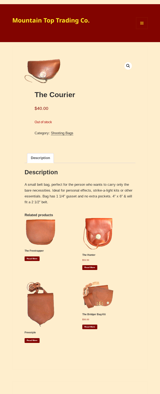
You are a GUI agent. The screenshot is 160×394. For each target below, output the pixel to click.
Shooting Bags (62, 133)
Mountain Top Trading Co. (51, 20)
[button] (128, 66)
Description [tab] (40, 158)
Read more (32, 258)
